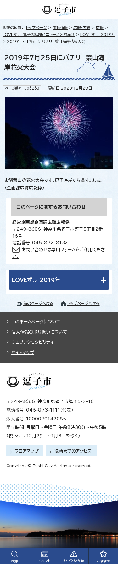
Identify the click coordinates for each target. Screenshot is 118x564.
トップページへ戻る (83, 303)
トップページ (36, 27)
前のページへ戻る (38, 303)
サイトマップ (22, 352)
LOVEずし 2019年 (97, 34)
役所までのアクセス (73, 451)
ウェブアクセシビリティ (32, 342)
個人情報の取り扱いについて (39, 332)
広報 (100, 27)
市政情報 (60, 27)
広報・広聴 (81, 27)
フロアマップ (26, 451)
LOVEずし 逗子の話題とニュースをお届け (39, 34)
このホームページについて (35, 321)
